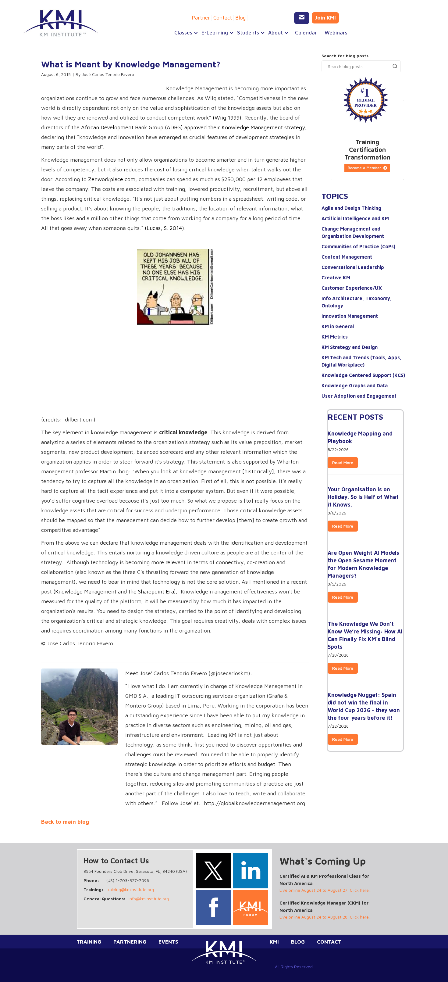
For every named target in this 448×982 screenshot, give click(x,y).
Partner (201, 18)
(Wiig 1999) (227, 117)
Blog (240, 18)
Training (88, 942)
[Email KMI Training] (301, 18)
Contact (222, 18)
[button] (184, 33)
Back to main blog (65, 822)
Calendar (306, 33)
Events (168, 942)
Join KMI (325, 18)
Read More (342, 462)
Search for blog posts (345, 55)
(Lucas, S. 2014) (164, 228)
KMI (274, 942)
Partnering (129, 942)
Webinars (336, 33)
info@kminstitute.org (149, 898)
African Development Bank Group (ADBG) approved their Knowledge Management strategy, (194, 127)
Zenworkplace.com (111, 179)
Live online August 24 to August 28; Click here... (325, 916)
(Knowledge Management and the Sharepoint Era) (114, 591)
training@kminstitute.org (130, 889)
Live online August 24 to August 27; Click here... (325, 890)
